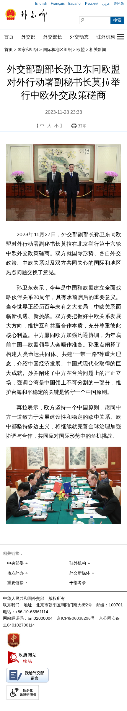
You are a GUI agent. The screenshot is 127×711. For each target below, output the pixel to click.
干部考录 (77, 582)
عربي (106, 3)
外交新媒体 (79, 573)
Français (58, 3)
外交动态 (79, 36)
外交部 (28, 36)
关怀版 (118, 3)
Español (75, 3)
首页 (9, 36)
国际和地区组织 (57, 49)
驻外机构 (105, 36)
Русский (91, 3)
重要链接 (15, 582)
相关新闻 (97, 49)
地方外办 (15, 573)
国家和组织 (27, 49)
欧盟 (80, 49)
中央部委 (15, 563)
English (41, 3)
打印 (82, 125)
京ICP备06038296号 (76, 618)
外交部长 (52, 36)
